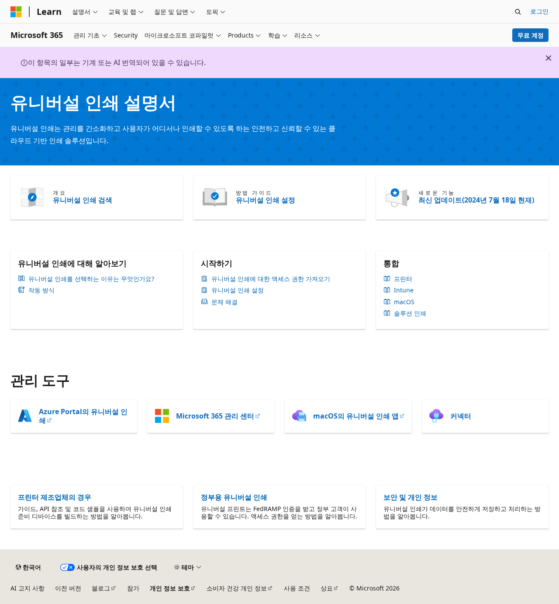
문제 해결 (224, 302)
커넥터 (460, 416)
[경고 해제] (549, 58)
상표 (327, 588)
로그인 (539, 11)
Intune (404, 290)
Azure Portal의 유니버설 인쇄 (83, 416)
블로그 (101, 588)
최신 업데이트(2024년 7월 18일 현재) (476, 200)
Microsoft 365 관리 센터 (215, 416)
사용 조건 (297, 588)
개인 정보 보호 (170, 588)
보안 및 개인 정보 (410, 497)
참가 (133, 588)
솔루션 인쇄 (410, 313)
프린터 (403, 279)
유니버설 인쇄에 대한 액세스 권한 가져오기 (270, 279)
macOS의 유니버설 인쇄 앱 (356, 416)
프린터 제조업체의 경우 (54, 497)
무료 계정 (531, 35)
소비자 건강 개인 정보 (237, 588)
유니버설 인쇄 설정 (265, 200)
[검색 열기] (518, 12)
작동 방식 (41, 290)
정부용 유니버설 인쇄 (234, 497)
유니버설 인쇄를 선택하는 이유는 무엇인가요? (91, 279)
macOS (404, 302)
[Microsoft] (16, 11)
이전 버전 (68, 588)
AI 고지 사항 (27, 588)
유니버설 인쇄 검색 (82, 200)
